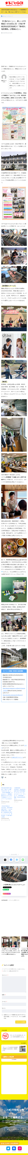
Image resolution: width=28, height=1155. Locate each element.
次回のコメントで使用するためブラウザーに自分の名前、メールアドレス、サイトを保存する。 (15, 1016)
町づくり (17, 900)
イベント (11, 900)
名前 (4, 994)
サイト (4, 1008)
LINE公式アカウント (17, 757)
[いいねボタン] (2, 777)
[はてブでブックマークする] (17, 860)
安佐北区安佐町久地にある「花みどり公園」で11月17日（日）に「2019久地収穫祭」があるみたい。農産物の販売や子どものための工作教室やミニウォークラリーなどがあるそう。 (6, 794)
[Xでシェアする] (5, 860)
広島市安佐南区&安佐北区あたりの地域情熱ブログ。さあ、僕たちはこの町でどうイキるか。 (14, 11)
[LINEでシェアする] (23, 860)
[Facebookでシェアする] (11, 860)
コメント (5, 975)
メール (4, 1001)
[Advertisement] (14, 50)
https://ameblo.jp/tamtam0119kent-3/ (13, 695)
